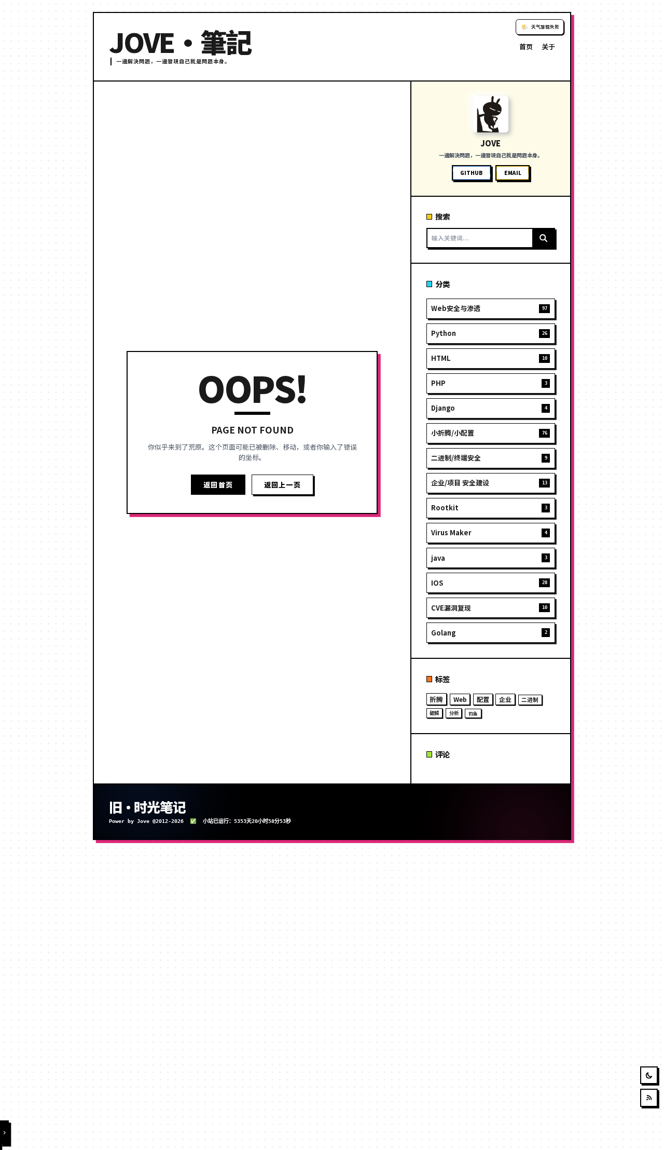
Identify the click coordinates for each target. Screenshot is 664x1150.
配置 (483, 699)
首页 (526, 46)
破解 (434, 712)
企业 (505, 699)
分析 (454, 712)
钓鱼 (473, 713)
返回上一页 (282, 485)
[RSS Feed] (649, 1098)
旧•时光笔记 (147, 806)
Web (460, 699)
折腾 (436, 699)
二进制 (529, 699)
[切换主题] (649, 1075)
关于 (548, 46)
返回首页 (218, 485)
